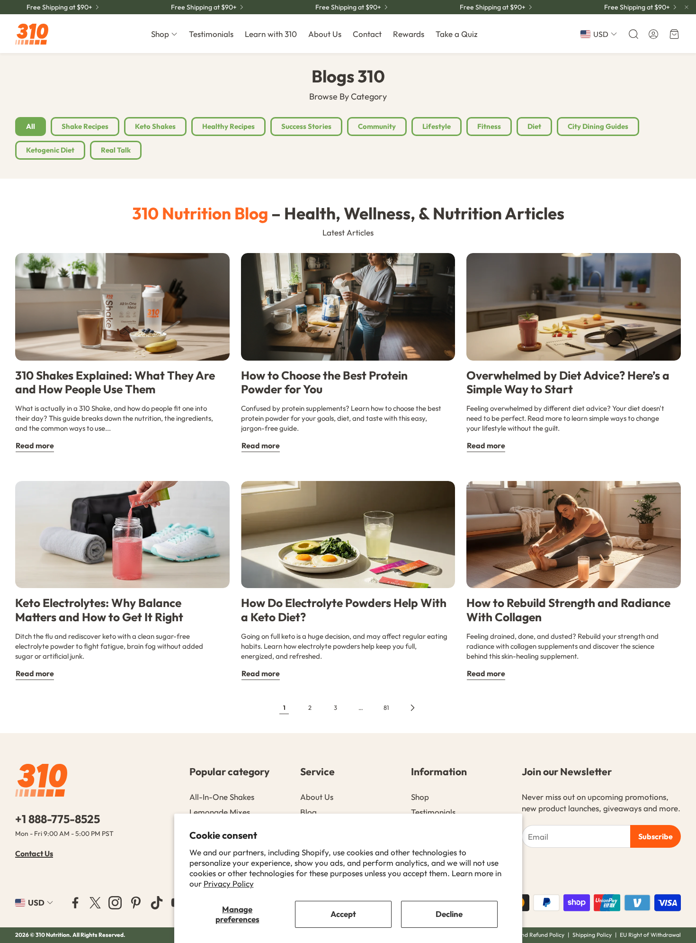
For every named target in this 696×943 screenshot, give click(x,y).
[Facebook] (75, 902)
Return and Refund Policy (533, 934)
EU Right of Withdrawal (650, 934)
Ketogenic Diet (50, 149)
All (30, 126)
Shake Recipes (85, 126)
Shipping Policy (592, 934)
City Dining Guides (598, 126)
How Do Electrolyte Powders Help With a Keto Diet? (343, 609)
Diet (534, 126)
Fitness (489, 126)
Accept (343, 914)
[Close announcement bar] (686, 7)
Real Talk (116, 149)
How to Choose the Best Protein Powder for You (324, 382)
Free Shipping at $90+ (59, 7)
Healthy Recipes (228, 126)
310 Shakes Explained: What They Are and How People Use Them (115, 382)
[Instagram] (115, 902)
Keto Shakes (155, 126)
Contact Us (34, 853)
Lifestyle (436, 126)
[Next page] (412, 707)
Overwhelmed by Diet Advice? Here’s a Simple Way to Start (567, 382)
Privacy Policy (229, 884)
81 (386, 707)
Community (377, 126)
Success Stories (306, 126)
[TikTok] (156, 902)
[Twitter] (95, 902)
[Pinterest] (136, 902)
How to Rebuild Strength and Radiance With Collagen (568, 609)
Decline (449, 914)
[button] (632, 34)
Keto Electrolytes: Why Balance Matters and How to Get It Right (99, 609)
